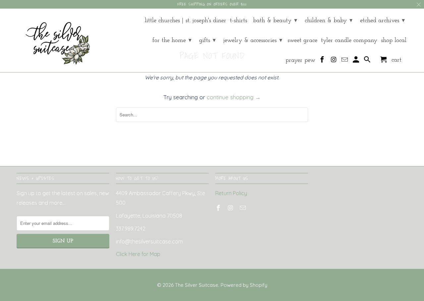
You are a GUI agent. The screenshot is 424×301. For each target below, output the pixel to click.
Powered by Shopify (244, 285)
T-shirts (238, 21)
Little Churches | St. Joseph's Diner (185, 21)
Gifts (207, 40)
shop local (393, 40)
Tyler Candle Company (349, 40)
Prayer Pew (300, 60)
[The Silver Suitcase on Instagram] (334, 61)
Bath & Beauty (275, 21)
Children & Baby (328, 21)
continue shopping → (234, 97)
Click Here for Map (138, 254)
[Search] (368, 61)
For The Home (171, 40)
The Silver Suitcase (196, 285)
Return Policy (231, 193)
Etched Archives (382, 21)
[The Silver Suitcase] (54, 40)
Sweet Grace (302, 40)
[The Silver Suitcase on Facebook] (323, 61)
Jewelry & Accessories (252, 40)
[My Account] (356, 61)
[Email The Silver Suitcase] (345, 61)
